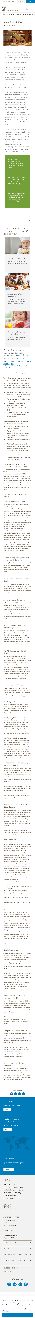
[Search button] (28, 8)
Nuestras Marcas (17, 1242)
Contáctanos (30, 1)
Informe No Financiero (10, 1233)
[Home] (11, 8)
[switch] (12, 1)
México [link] (12, 361)
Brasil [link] (5, 361)
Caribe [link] (5, 368)
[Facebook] (9, 1284)
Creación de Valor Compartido (17, 1254)
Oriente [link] (5, 363)
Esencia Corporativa (9, 1220)
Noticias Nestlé (9, 1101)
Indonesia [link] (6, 366)
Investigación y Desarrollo (11, 1235)
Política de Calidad (9, 1230)
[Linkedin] (20, 1284)
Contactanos (8, 1169)
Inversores (7, 1228)
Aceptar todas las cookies (17, 1315)
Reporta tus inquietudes (10, 1125)
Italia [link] (12, 363)
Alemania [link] (21, 361)
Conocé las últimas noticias (11, 1105)
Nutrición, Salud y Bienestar (17, 1260)
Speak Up (7, 1129)
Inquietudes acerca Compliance (11, 1120)
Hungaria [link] (22, 366)
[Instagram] (26, 1284)
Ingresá (7, 1109)
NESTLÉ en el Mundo (10, 1223)
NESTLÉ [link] (20, 355)
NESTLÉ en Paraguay (10, 1225)
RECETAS (15, 355)
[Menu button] (31, 9)
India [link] (14, 366)
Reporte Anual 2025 (9, 1238)
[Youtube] (15, 1284)
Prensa (17, 1248)
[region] (17, 1306)
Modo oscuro (6, 1)
